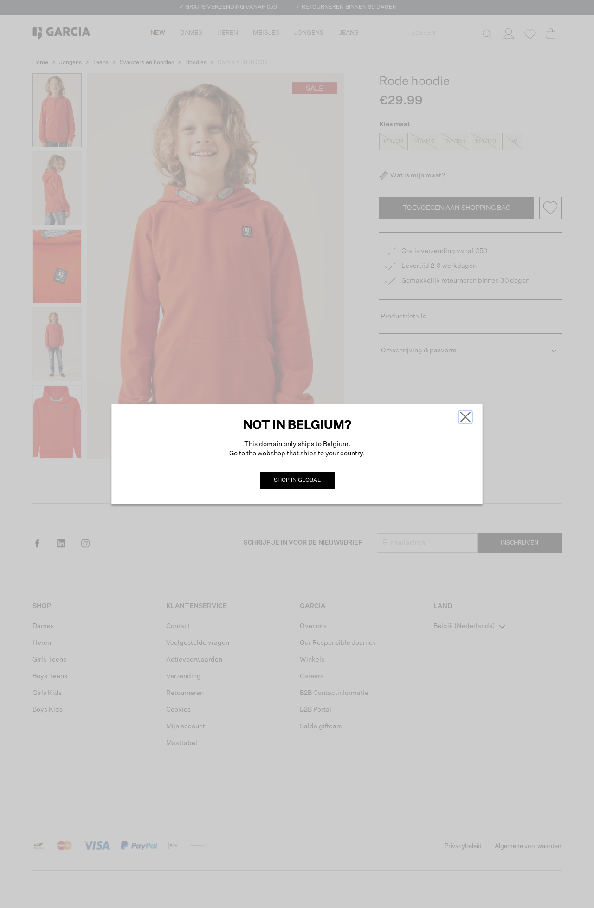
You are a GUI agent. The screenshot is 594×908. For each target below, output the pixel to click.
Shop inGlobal (297, 480)
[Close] (465, 417)
